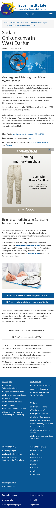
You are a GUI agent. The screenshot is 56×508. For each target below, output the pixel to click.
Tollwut (34, 467)
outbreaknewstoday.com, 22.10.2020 (28, 134)
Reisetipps (7, 381)
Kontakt (33, 500)
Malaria (44, 142)
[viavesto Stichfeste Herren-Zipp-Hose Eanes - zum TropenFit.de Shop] (28, 180)
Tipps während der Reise (13, 391)
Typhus (34, 471)
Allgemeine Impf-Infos (12, 454)
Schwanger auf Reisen (12, 402)
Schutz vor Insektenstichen (14, 395)
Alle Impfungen (9, 450)
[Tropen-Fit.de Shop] (33, 14)
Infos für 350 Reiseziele (41, 385)
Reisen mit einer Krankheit (14, 408)
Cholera (34, 454)
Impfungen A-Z (9, 446)
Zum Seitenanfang (9, 495)
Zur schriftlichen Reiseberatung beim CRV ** (29, 295)
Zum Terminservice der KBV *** (28, 337)
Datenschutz (7, 500)
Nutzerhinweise (36, 495)
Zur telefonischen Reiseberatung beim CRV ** (29, 302)
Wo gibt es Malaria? (39, 413)
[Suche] (27, 14)
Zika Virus (35, 474)
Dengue (9, 145)
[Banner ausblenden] (50, 149)
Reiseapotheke (9, 482)
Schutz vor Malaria (39, 407)
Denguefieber (37, 457)
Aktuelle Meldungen (39, 389)
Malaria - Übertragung (40, 417)
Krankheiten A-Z (38, 446)
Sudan (31, 138)
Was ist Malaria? (38, 410)
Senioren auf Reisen (11, 405)
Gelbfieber (35, 461)
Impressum (34, 504)
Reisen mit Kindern (11, 398)
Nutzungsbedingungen (11, 504)
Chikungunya (35, 142)
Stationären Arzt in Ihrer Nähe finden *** (29, 330)
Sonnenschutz (9, 486)
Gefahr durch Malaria (40, 420)
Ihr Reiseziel (35, 381)
